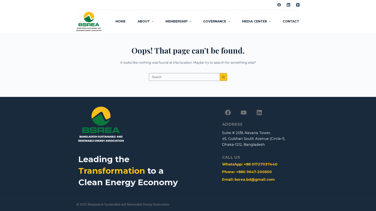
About (144, 21)
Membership (176, 21)
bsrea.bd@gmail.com (255, 179)
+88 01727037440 (260, 164)
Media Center (254, 21)
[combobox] (184, 77)
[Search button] (223, 77)
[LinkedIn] (288, 5)
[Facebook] (279, 5)
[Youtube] (243, 112)
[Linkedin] (259, 112)
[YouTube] (298, 5)
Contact (291, 21)
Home (121, 21)
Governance (214, 21)
